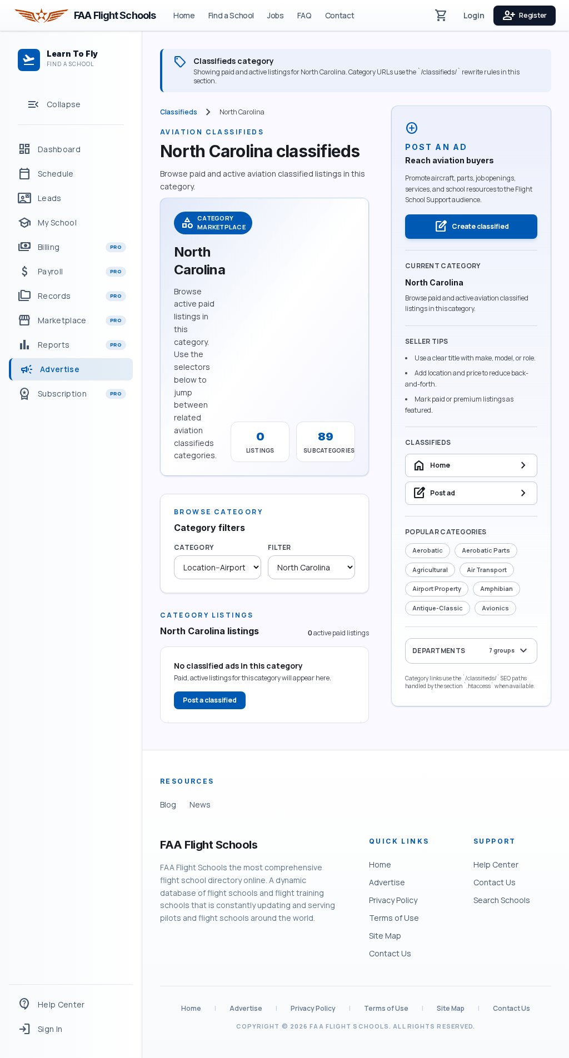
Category (193, 547)
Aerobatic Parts (486, 550)
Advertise (387, 882)
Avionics (495, 608)
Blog (168, 804)
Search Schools (501, 900)
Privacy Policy (393, 900)
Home (184, 15)
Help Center (495, 864)
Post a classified (210, 700)
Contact (340, 15)
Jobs (275, 15)
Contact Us (390, 953)
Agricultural (430, 569)
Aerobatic (427, 550)
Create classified (471, 226)
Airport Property (436, 588)
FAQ (304, 15)
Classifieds (178, 112)
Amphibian (496, 588)
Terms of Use (394, 917)
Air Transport (487, 569)
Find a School (231, 15)
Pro (116, 246)
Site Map (385, 935)
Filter (279, 547)
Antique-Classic (437, 608)
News (200, 804)
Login (474, 15)
